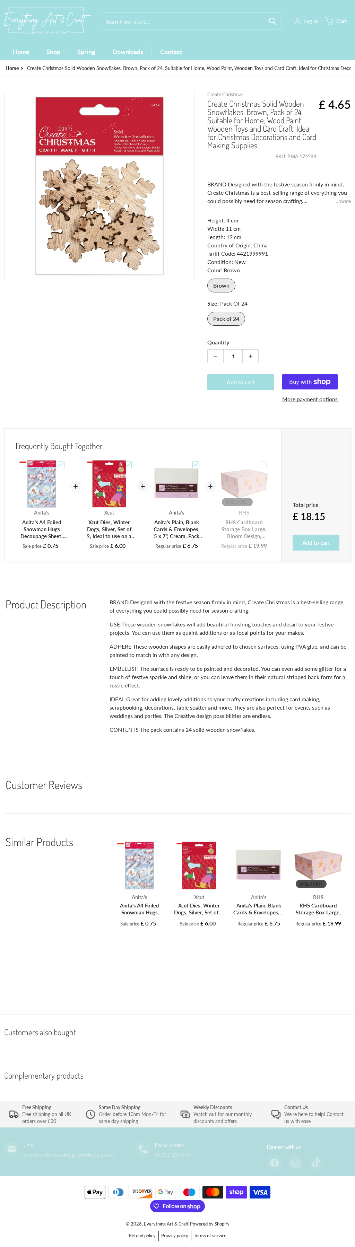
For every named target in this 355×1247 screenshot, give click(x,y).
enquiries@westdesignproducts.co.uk (69, 1154)
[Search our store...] (272, 21)
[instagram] (295, 1162)
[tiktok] (316, 1162)
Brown (221, 285)
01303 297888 (173, 1154)
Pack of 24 (226, 318)
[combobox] (191, 21)
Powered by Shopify (210, 1224)
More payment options (310, 399)
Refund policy (142, 1235)
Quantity (218, 342)
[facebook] (274, 1162)
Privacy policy (174, 1235)
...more (342, 200)
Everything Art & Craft (166, 1224)
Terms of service (210, 1235)
